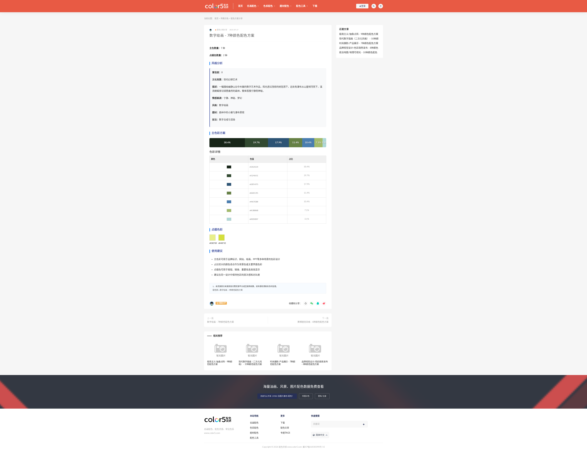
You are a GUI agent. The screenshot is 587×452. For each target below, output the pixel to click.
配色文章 (285, 428)
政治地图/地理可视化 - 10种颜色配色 (358, 52)
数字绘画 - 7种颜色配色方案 (231, 290)
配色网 (215, 290)
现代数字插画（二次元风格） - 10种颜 (358, 39)
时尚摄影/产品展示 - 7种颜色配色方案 (358, 43)
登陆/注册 (322, 396)
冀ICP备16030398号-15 (314, 447)
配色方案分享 (237, 19)
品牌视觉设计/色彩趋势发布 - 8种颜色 (358, 48)
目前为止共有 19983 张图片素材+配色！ (277, 396)
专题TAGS (285, 433)
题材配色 (284, 6)
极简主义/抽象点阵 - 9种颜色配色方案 (358, 34)
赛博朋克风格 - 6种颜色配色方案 (313, 322)
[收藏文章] (305, 303)
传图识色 (225, 19)
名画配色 (251, 6)
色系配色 (268, 6)
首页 (240, 6)
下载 (314, 6)
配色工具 (300, 6)
